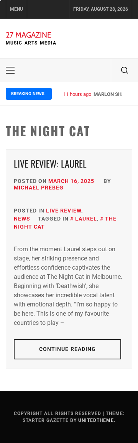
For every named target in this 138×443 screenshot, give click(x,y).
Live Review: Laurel (50, 163)
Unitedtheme (96, 420)
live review (63, 211)
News (22, 219)
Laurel (86, 219)
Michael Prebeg (39, 187)
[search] (124, 70)
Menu (16, 9)
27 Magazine (28, 35)
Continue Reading (67, 349)
